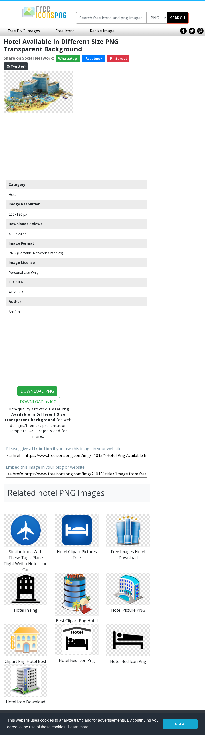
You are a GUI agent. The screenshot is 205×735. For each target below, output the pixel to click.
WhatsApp (68, 58)
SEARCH (178, 18)
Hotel (13, 194)
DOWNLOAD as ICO (38, 401)
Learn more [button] (78, 727)
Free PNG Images (24, 31)
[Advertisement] (38, 146)
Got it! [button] (180, 724)
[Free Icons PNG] (44, 11)
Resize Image (102, 31)
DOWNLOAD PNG (37, 391)
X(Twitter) (16, 66)
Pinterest (118, 58)
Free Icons (65, 31)
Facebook (93, 58)
